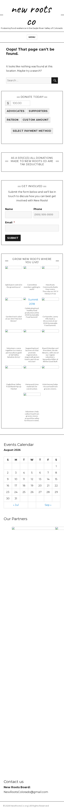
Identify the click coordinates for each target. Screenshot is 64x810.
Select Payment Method (32, 130)
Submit (12, 238)
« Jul (16, 505)
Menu (32, 37)
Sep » (48, 505)
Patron (12, 119)
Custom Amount (36, 119)
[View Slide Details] (33, 642)
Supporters (38, 111)
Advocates (16, 111)
